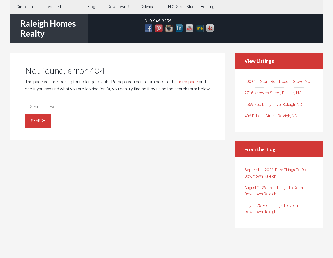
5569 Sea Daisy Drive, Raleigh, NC (273, 104)
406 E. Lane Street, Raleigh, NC (271, 116)
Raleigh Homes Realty (48, 28)
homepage (188, 81)
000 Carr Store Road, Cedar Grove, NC (277, 81)
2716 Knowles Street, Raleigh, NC (273, 93)
